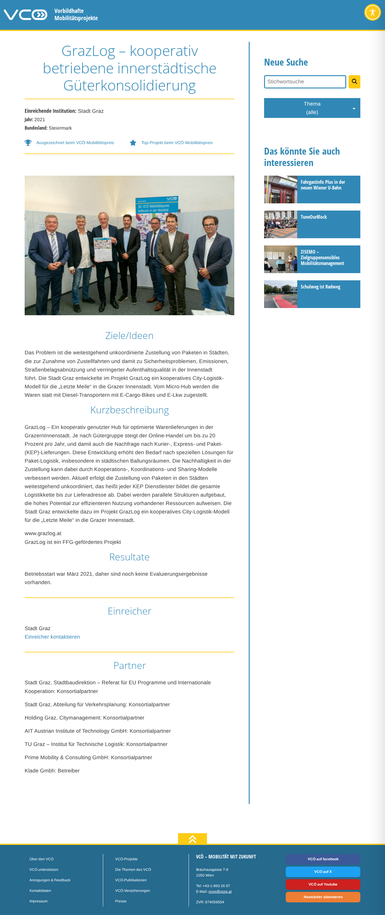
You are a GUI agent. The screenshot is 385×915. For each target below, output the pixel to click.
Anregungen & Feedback (49, 880)
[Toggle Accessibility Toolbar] (372, 12)
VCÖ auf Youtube (323, 884)
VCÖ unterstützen (43, 869)
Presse (121, 901)
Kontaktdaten (40, 891)
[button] (77, 142)
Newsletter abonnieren (323, 897)
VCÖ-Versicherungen (132, 891)
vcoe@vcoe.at (220, 891)
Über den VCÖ (41, 859)
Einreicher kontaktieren (52, 637)
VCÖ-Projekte (126, 859)
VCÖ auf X (323, 872)
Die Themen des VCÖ (133, 869)
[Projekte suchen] (354, 81)
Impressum (38, 901)
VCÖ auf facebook (323, 859)
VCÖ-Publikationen (131, 880)
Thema (312, 108)
